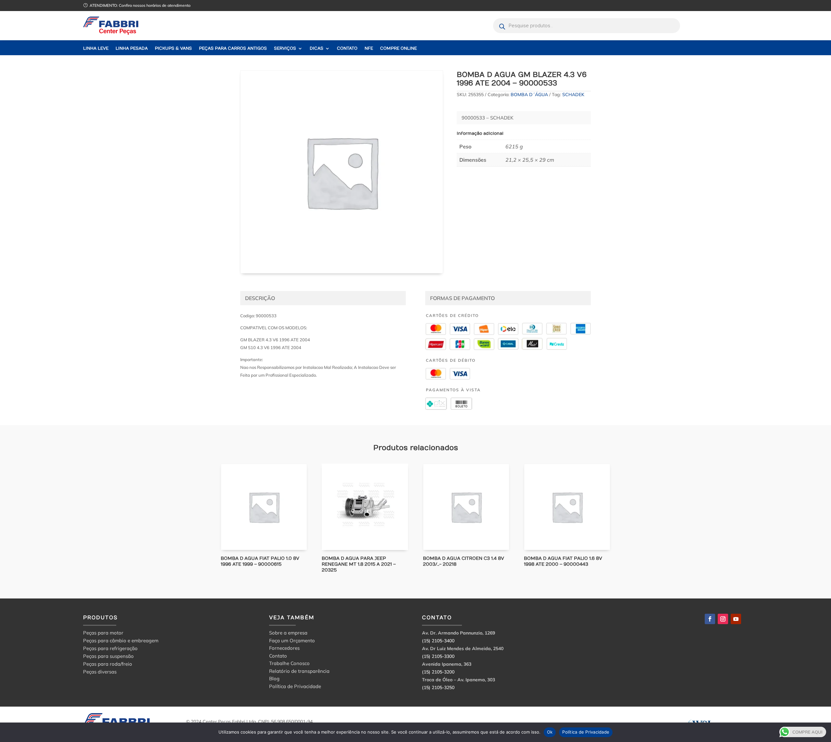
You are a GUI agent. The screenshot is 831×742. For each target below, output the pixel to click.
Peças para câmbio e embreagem (120, 640)
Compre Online (398, 48)
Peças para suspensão (108, 656)
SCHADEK (573, 94)
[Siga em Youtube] (736, 619)
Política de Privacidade (295, 687)
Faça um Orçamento (292, 641)
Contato (347, 48)
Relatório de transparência (299, 672)
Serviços (285, 48)
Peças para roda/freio (107, 664)
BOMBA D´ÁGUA (529, 94)
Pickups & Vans (173, 48)
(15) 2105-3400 (438, 641)
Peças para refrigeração (110, 648)
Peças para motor (103, 633)
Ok (550, 732)
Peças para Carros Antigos (233, 48)
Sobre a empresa (288, 634)
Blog (274, 679)
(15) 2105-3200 (438, 672)
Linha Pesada (132, 48)
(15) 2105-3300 (438, 656)
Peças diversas (100, 672)
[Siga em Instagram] (723, 619)
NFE (369, 48)
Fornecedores (284, 649)
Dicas (316, 48)
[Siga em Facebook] (710, 619)
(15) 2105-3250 (438, 687)
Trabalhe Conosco (289, 664)
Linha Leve (95, 48)
